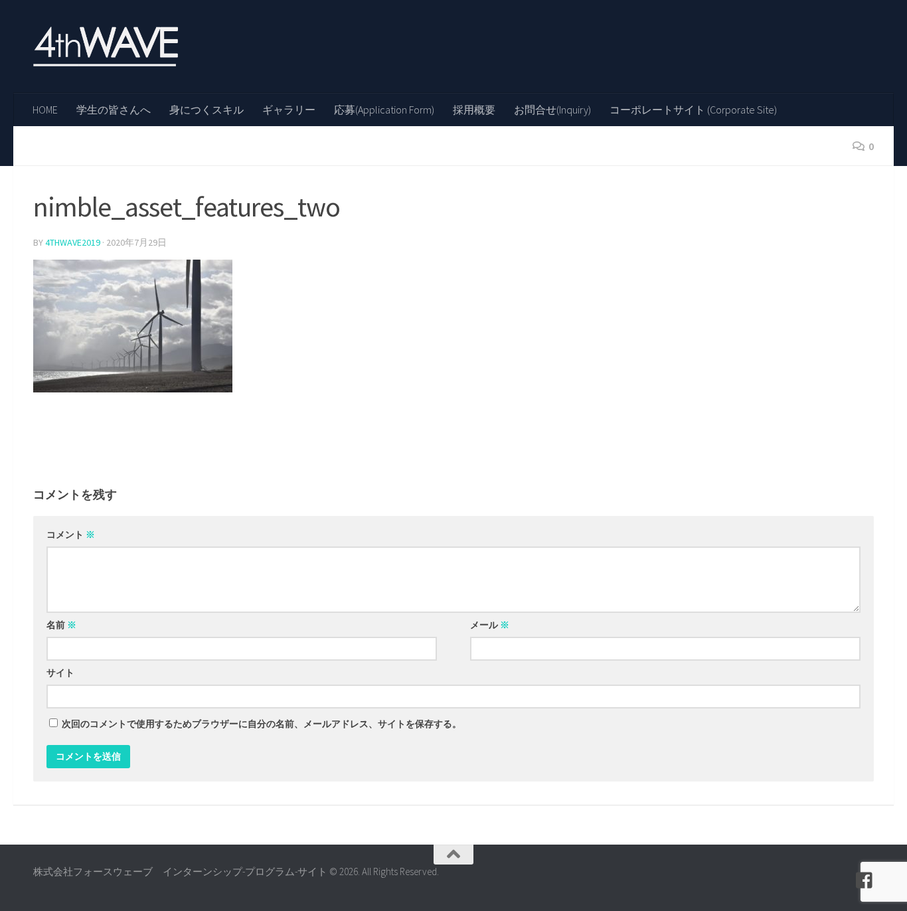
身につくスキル (206, 109)
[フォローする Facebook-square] (864, 880)
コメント (70, 534)
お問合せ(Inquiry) (552, 109)
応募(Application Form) (384, 109)
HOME (45, 109)
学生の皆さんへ (113, 109)
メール (489, 625)
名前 (61, 625)
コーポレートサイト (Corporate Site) (693, 109)
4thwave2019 (72, 242)
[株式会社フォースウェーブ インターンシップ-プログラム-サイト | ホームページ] (105, 46)
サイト (60, 673)
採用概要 (474, 109)
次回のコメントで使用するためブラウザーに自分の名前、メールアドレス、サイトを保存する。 (261, 724)
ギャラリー (288, 109)
